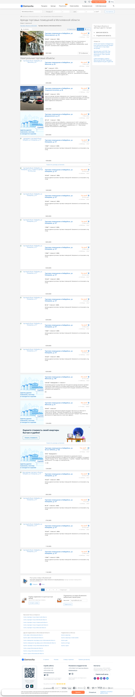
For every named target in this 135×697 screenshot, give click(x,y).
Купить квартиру (65, 635)
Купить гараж (65, 645)
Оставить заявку (34, 603)
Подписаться (67, 604)
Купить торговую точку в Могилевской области (36, 645)
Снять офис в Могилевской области (33, 635)
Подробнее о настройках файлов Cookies (106, 692)
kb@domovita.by (73, 670)
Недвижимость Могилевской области (30, 16)
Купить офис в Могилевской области (33, 637)
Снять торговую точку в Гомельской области (35, 622)
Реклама (56, 659)
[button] (45, 391)
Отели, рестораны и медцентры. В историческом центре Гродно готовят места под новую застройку (104, 46)
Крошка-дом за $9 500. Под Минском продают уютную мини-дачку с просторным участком (102, 53)
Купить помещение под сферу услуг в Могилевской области (39, 643)
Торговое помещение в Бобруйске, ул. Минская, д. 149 (59, 377)
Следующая (63, 590)
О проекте (46, 659)
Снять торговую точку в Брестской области (35, 617)
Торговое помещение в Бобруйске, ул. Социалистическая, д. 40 (59, 89)
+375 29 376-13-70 (48, 668)
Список (81, 29)
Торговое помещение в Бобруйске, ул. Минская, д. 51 (59, 403)
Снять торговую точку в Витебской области (35, 619)
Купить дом (64, 640)
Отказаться (92, 692)
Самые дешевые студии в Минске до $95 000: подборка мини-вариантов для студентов (103, 60)
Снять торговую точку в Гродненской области (35, 625)
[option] (32, 43)
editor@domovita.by (49, 672)
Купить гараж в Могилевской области (33, 653)
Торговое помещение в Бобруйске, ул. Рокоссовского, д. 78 (59, 34)
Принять (78, 692)
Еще (109, 11)
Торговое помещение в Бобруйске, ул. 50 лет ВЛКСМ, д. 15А (59, 449)
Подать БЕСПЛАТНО (99, 1)
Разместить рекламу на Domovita (55, 164)
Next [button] (42, 43)
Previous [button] (22, 43)
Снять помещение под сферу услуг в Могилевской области (39, 640)
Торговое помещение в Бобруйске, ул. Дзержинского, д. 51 (59, 115)
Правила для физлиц (84, 659)
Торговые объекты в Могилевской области (49, 25)
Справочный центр (102, 674)
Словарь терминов (68, 659)
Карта (88, 29)
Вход (112, 1)
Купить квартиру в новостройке (70, 637)
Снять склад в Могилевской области (33, 648)
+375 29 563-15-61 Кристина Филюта (78, 668)
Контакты (97, 666)
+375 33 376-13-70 (48, 670)
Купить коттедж (65, 643)
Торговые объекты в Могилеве (28, 25)
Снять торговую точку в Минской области (34, 627)
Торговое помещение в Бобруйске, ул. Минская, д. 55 (59, 63)
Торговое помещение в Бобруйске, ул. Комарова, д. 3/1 (59, 141)
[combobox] (31, 11)
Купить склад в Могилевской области (33, 651)
